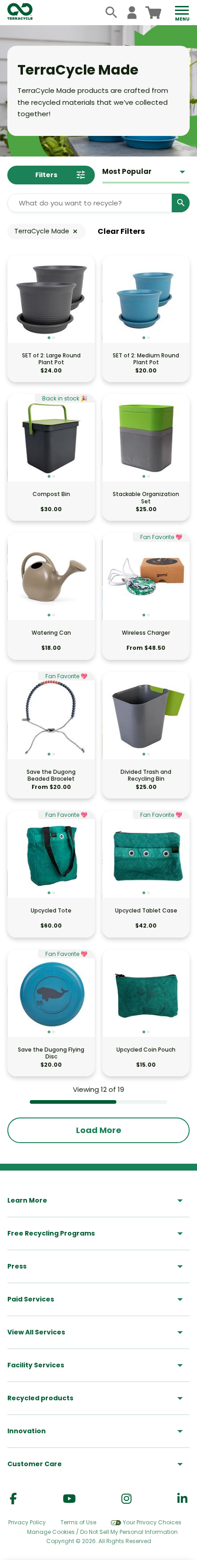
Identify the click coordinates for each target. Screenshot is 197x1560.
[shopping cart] (153, 12)
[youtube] (69, 1499)
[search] (111, 12)
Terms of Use (78, 1522)
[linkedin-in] (182, 1499)
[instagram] (126, 1499)
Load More (98, 1130)
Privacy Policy (27, 1522)
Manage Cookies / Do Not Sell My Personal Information (102, 1532)
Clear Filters (121, 231)
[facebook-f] (13, 1499)
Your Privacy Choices (152, 1522)
